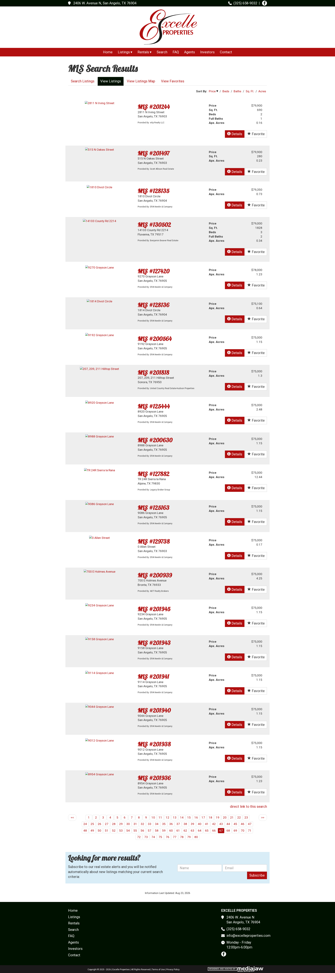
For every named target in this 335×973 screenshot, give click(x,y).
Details (236, 134)
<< (72, 817)
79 (189, 837)
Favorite (258, 134)
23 (246, 817)
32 (142, 824)
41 (207, 824)
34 (156, 824)
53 (121, 830)
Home (108, 52)
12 (167, 817)
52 (114, 830)
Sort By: (201, 91)
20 (224, 817)
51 (106, 830)
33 (149, 824)
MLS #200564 (155, 338)
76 (167, 837)
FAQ (176, 52)
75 (160, 837)
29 (121, 824)
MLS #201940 (154, 710)
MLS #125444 (154, 406)
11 (160, 817)
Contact (226, 52)
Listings (74, 917)
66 (214, 830)
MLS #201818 (153, 372)
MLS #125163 (153, 507)
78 (182, 837)
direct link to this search (248, 806)
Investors (207, 52)
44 (228, 824)
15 (189, 817)
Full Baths (216, 118)
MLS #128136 (153, 305)
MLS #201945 (154, 609)
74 (153, 837)
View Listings (110, 81)
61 (178, 830)
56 (142, 830)
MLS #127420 (154, 271)
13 (174, 817)
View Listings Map (141, 81)
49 (92, 830)
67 (221, 830)
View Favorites (172, 81)
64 (199, 830)
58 (156, 830)
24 (85, 824)
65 (207, 830)
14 (182, 817)
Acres (262, 91)
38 (185, 824)
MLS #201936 (154, 778)
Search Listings (82, 81)
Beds (225, 91)
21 (232, 817)
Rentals (74, 923)
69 (235, 830)
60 (171, 830)
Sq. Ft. (250, 91)
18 (210, 817)
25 (92, 824)
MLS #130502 (154, 224)
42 (214, 824)
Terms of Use (158, 969)
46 (242, 824)
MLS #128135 (153, 191)
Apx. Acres (216, 123)
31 (135, 824)
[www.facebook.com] (264, 3)
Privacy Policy (173, 969)
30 (128, 824)
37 (178, 824)
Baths (237, 91)
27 (106, 824)
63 (192, 830)
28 (114, 824)
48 (85, 830)
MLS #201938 (154, 744)
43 (221, 824)
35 (164, 824)
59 (164, 830)
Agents (189, 52)
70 (242, 830)
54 (128, 830)
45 (235, 824)
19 (217, 817)
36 (171, 824)
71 (249, 830)
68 (228, 830)
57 (149, 830)
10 (153, 817)
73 (146, 837)
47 (249, 824)
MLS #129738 (154, 541)
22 (239, 817)
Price (212, 91)
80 (196, 837)
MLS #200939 (155, 575)
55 (135, 830)
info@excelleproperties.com (248, 935)
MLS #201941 (153, 676)
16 (196, 817)
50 (99, 830)
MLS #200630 (155, 440)
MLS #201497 (154, 153)
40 (199, 824)
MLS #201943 (154, 642)
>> (262, 817)
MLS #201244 (154, 106)
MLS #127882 (153, 474)
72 (139, 837)
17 (203, 817)
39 (192, 824)
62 (185, 830)
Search (162, 52)
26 (99, 824)
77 (174, 837)
